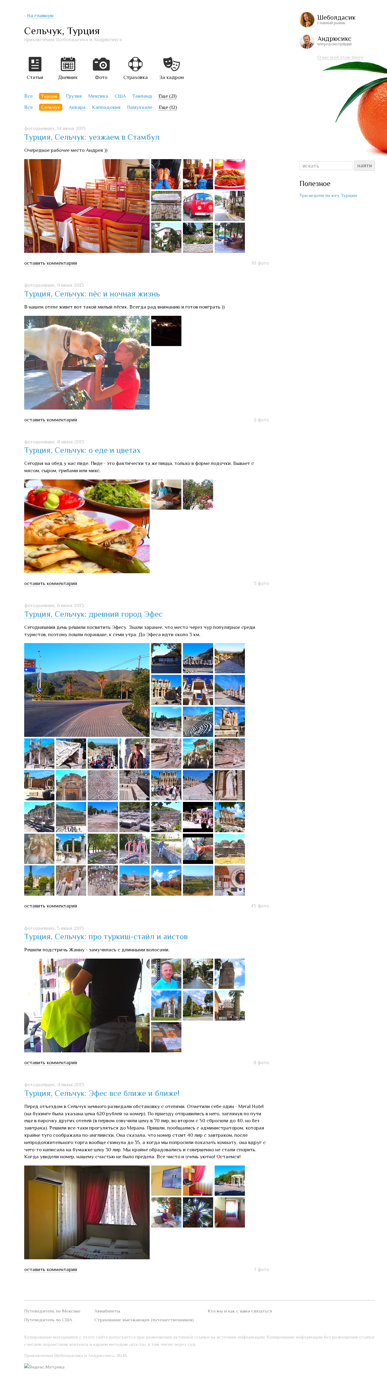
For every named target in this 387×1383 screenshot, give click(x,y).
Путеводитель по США (48, 1319)
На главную (40, 15)
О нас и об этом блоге (340, 57)
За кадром (171, 77)
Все (28, 96)
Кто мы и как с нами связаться (240, 1310)
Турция (49, 96)
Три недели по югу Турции (328, 195)
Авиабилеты (107, 1310)
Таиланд (142, 96)
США (120, 96)
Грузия (74, 96)
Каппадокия (106, 107)
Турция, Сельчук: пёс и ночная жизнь (92, 293)
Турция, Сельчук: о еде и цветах (82, 450)
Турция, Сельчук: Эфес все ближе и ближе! (101, 1093)
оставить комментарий (50, 263)
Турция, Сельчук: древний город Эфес (93, 614)
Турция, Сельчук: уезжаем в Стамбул (92, 137)
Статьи (35, 77)
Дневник (68, 77)
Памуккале (139, 107)
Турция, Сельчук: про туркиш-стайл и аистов (106, 936)
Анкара (77, 107)
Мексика (98, 96)
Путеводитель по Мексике (52, 1310)
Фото (101, 77)
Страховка (135, 77)
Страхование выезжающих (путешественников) (144, 1319)
